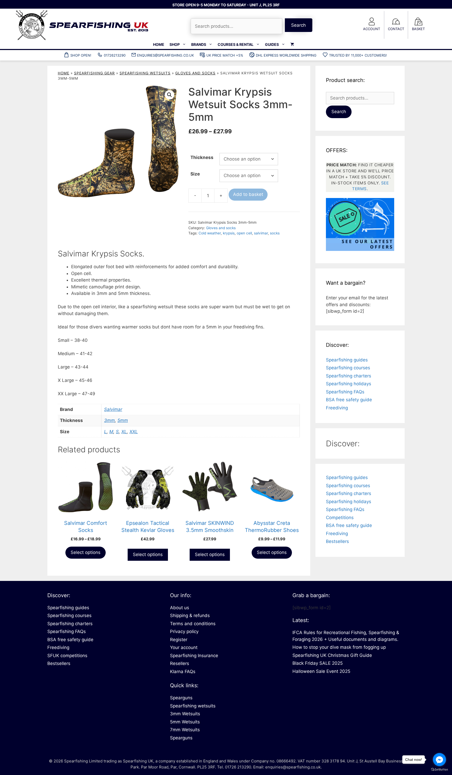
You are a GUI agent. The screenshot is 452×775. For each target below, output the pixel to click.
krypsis (229, 233)
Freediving (337, 407)
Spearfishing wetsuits (193, 705)
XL (124, 431)
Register (178, 639)
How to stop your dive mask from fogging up (339, 647)
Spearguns (181, 697)
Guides (272, 44)
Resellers (179, 663)
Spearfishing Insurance (194, 655)
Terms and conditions (193, 623)
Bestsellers (337, 541)
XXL (133, 431)
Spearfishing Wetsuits (145, 73)
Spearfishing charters (348, 375)
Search (298, 25)
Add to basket (248, 194)
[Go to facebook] (439, 759)
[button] (169, 95)
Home (158, 44)
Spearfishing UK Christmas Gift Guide (332, 655)
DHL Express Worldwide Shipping (286, 55)
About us (179, 607)
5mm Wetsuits (185, 721)
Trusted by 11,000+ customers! (358, 55)
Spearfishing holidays (348, 383)
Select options (85, 552)
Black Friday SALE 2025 (317, 663)
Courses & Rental (235, 44)
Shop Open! (80, 55)
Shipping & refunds (190, 615)
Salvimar (113, 409)
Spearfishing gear (94, 73)
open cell (244, 233)
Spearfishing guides (347, 359)
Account (371, 29)
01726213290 (115, 55)
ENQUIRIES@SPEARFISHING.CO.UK (165, 55)
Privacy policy (184, 631)
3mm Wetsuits (185, 713)
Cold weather (210, 233)
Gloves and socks (195, 73)
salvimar (261, 233)
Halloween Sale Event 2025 (321, 671)
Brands (198, 44)
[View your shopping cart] (292, 44)
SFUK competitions (67, 655)
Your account (183, 647)
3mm (109, 420)
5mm (122, 420)
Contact (396, 29)
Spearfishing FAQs (345, 391)
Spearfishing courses (348, 367)
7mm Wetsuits (185, 729)
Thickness (201, 157)
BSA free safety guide (349, 399)
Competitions (340, 517)
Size (195, 174)
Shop (175, 44)
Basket (418, 29)
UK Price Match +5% (224, 55)
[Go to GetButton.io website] (439, 769)
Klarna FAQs (182, 671)
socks (275, 233)
